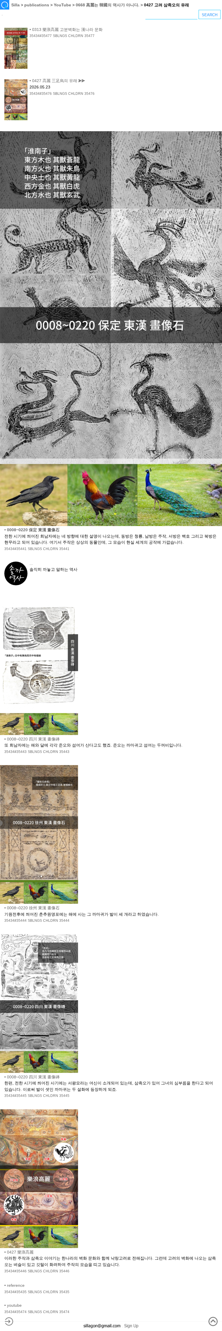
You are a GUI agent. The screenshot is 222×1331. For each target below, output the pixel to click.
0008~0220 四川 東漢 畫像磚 (33, 739)
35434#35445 (15, 1095)
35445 (64, 1095)
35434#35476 (40, 93)
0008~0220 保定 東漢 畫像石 (33, 529)
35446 (64, 1271)
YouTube (62, 5)
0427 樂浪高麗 (20, 1252)
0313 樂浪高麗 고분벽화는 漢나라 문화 (67, 29)
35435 (64, 1292)
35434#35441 (15, 549)
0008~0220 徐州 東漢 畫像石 (33, 908)
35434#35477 (40, 36)
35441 (64, 549)
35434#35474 (15, 1312)
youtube (14, 1305)
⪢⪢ (81, 80)
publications (36, 5)
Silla (15, 5)
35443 (64, 752)
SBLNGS (60, 36)
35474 (64, 1312)
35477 (89, 36)
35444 (64, 920)
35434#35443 (15, 752)
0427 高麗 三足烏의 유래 (54, 80)
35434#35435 (15, 1292)
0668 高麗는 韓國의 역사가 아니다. (107, 5)
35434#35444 (15, 920)
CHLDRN (75, 36)
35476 (89, 93)
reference (16, 1285)
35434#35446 (15, 1271)
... (31, 563)
